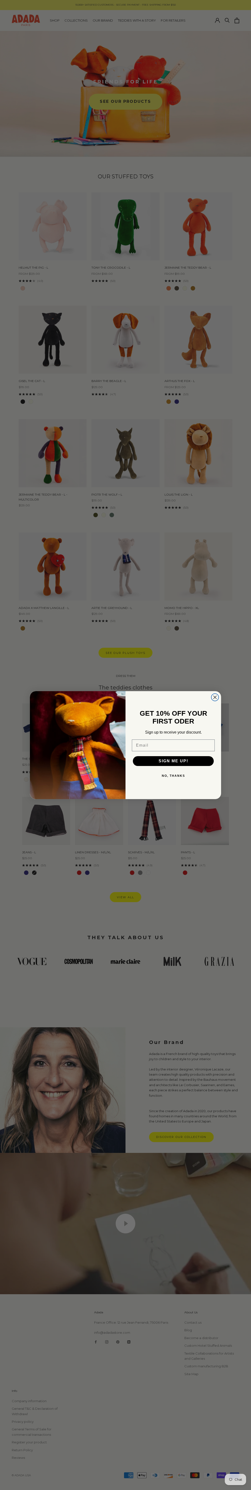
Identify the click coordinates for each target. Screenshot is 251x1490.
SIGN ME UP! (173, 761)
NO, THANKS (173, 776)
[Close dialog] (215, 697)
